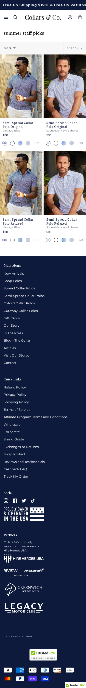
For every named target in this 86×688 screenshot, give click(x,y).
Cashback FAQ (15, 469)
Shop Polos (13, 281)
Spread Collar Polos (19, 288)
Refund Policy (15, 387)
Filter (7, 48)
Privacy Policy (15, 395)
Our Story (11, 325)
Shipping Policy (16, 402)
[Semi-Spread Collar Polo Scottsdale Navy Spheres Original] (65, 86)
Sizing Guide (14, 439)
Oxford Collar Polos (19, 303)
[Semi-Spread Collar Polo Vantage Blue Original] (21, 86)
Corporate (12, 432)
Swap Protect (14, 454)
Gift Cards (12, 318)
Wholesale (12, 425)
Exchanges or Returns (21, 447)
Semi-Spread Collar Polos (24, 296)
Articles (10, 348)
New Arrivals (14, 273)
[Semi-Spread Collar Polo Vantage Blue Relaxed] (21, 183)
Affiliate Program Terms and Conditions (35, 417)
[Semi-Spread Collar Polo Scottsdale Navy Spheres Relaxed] (65, 183)
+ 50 (36, 143)
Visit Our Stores (16, 355)
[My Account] (70, 17)
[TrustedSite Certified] (43, 655)
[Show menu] (7, 17)
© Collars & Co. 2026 (18, 636)
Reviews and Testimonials (24, 462)
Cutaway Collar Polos (21, 311)
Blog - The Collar (17, 340)
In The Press (13, 333)
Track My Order (16, 476)
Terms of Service (17, 410)
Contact (10, 363)
